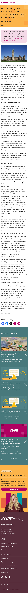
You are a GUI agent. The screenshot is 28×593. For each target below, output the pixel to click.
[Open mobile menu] (26, 3)
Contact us (4, 550)
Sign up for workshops (7, 562)
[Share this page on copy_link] (14, 324)
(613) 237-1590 (7, 530)
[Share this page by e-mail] (18, 324)
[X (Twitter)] (9, 577)
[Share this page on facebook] (6, 324)
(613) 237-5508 (8, 531)
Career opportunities (7, 547)
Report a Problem (14, 589)
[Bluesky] (6, 577)
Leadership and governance (9, 543)
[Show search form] (22, 2)
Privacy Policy (4, 589)
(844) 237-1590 (11, 533)
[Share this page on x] (10, 324)
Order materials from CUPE (8, 565)
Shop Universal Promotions (8, 568)
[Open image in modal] (14, 53)
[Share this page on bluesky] (2, 324)
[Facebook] (2, 577)
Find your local (5, 559)
